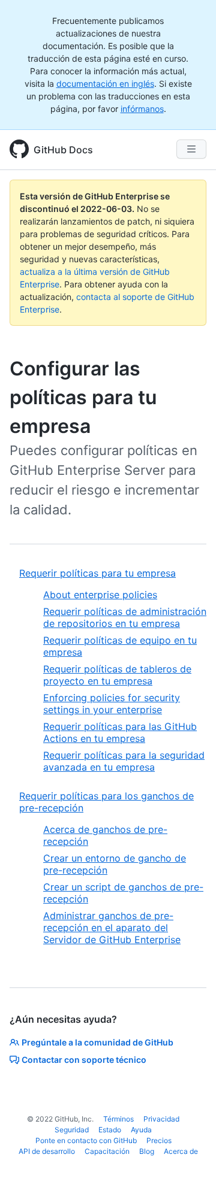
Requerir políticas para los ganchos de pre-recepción (106, 802)
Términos (118, 1118)
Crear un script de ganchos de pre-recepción (123, 893)
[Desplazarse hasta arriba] (190, 1174)
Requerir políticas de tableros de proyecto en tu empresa (117, 675)
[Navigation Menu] (191, 149)
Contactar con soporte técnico (84, 1059)
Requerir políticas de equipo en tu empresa (120, 646)
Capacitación (107, 1151)
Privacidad (161, 1118)
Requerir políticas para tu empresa (97, 573)
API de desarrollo (47, 1151)
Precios (159, 1140)
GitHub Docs (63, 150)
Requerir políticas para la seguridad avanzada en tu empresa (124, 761)
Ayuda (141, 1129)
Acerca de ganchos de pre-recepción (105, 835)
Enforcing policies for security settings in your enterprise (111, 704)
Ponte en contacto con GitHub (86, 1140)
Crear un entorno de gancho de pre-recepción (114, 864)
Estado (109, 1129)
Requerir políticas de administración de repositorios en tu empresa (124, 617)
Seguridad (72, 1129)
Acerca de (181, 1151)
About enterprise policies (100, 595)
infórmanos (142, 109)
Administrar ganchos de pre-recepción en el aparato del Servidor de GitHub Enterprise (112, 928)
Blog (146, 1151)
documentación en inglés (105, 83)
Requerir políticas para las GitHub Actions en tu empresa (120, 732)
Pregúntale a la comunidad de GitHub (97, 1042)
